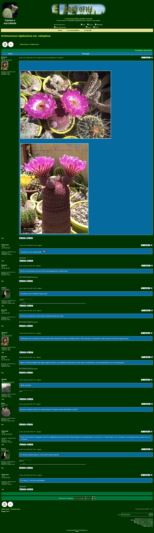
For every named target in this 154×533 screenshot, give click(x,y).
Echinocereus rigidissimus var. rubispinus (26, 36)
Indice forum (24, 44)
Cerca (89, 27)
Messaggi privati (61, 27)
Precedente (139, 50)
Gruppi (91, 25)
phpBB (73, 530)
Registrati (99, 25)
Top (2, 238)
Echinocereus (34, 44)
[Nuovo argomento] (5, 44)
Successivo (148, 50)
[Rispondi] (11, 44)
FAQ (84, 25)
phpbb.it (77, 531)
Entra (96, 27)
